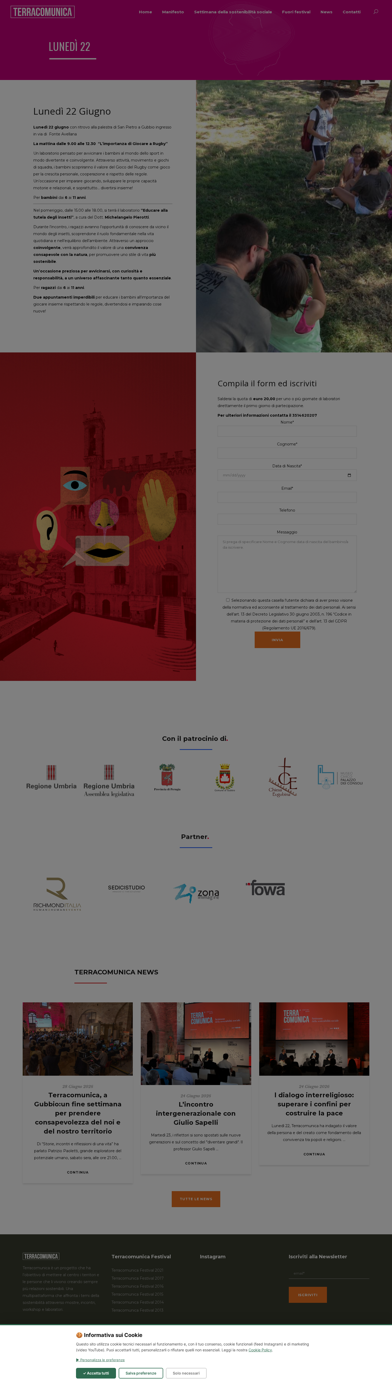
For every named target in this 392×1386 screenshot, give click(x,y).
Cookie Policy (260, 1350)
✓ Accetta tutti (96, 1373)
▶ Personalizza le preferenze (100, 1360)
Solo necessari (186, 1373)
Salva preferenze (141, 1373)
